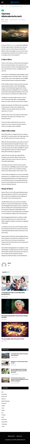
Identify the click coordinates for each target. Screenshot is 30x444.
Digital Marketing (6, 401)
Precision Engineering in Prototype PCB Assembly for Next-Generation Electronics (19, 371)
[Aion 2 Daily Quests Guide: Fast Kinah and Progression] (6, 355)
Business (3, 398)
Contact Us (19, 436)
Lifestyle (4, 415)
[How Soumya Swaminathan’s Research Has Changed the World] (15, 306)
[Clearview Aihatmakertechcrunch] (15, 33)
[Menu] (2, 2)
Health (3, 410)
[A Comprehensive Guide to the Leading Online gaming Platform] (15, 283)
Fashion (3, 405)
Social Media (4, 421)
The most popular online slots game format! (12, 339)
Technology (4, 424)
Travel (3, 426)
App (2, 392)
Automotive (4, 394)
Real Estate (4, 419)
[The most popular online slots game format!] (15, 329)
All (2, 10)
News (3, 417)
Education (4, 403)
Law (2, 412)
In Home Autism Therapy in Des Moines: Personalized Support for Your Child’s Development (19, 379)
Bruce (7, 19)
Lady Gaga (13, 45)
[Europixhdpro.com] (15, 2)
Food (3, 408)
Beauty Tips (4, 396)
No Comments (22, 19)
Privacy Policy (11, 436)
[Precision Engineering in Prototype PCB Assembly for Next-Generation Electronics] (6, 371)
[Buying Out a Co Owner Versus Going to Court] (6, 363)
